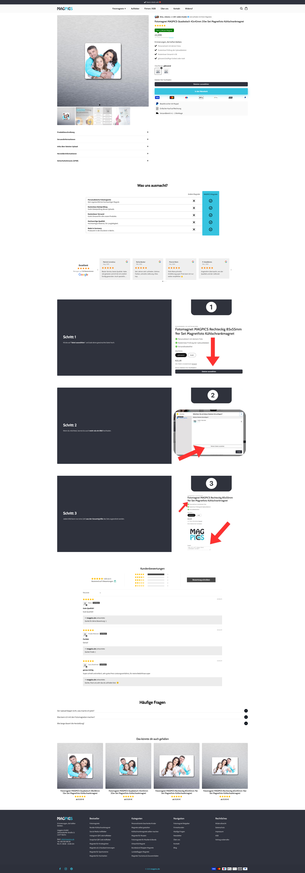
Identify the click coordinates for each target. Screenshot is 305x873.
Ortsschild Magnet (138, 844)
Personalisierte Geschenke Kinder (144, 823)
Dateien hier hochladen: (163, 80)
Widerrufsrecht (220, 823)
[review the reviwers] (127, 262)
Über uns (164, 8)
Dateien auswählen (201, 84)
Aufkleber (135, 8)
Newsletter (177, 835)
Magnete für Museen (139, 835)
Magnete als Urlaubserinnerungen (102, 848)
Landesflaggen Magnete (140, 852)
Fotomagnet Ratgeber (181, 823)
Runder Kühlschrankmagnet (100, 827)
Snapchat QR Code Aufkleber (100, 839)
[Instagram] (65, 868)
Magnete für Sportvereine (99, 852)
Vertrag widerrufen (222, 839)
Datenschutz (220, 827)
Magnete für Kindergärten (99, 844)
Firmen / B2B (150, 8)
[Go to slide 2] (164, 281)
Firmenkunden (178, 827)
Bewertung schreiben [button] (201, 580)
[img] (88, 599)
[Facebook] (60, 868)
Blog (175, 848)
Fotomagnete (94, 823)
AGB (217, 835)
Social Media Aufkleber (98, 831)
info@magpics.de (67, 839)
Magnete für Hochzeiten (98, 856)
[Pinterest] (71, 868)
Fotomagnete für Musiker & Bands (144, 839)
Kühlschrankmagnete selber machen (145, 831)
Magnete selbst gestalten (141, 827)
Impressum (219, 831)
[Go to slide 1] (162, 281)
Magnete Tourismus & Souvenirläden (145, 856)
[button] (160, 25)
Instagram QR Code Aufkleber (100, 835)
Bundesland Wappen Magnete (143, 848)
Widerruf (189, 8)
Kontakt (176, 8)
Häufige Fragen (179, 831)
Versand (171, 37)
